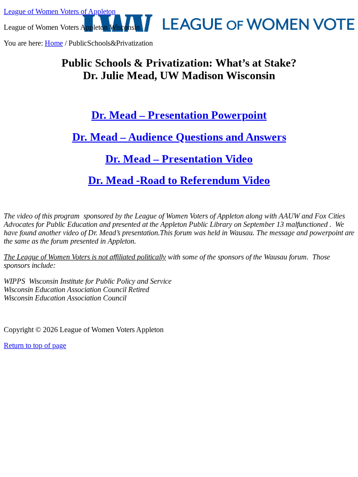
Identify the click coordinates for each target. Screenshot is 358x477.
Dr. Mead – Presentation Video (179, 159)
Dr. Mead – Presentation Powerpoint (179, 115)
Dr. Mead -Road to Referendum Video (179, 180)
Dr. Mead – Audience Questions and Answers (179, 137)
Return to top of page (35, 345)
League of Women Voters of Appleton (60, 11)
